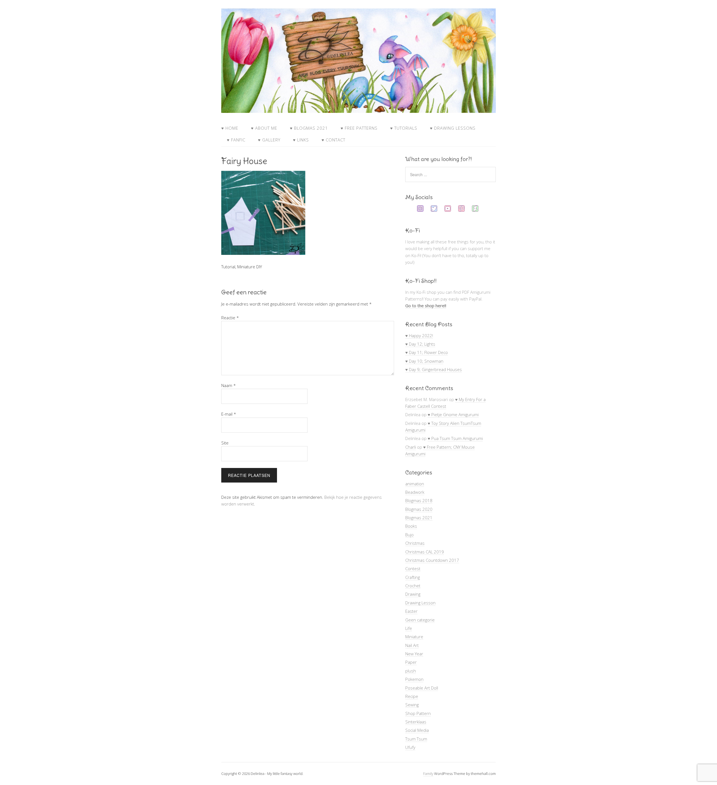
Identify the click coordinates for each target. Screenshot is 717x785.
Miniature (414, 636)
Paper (411, 662)
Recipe (411, 696)
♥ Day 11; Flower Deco (426, 352)
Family (428, 773)
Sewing (412, 704)
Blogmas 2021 (418, 517)
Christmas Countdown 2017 (432, 560)
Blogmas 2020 (418, 509)
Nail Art (412, 645)
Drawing (412, 594)
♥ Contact (333, 140)
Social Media (417, 730)
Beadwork (414, 492)
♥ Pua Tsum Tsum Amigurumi (455, 438)
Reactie (230, 317)
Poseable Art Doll (421, 688)
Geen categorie (420, 620)
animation (414, 483)
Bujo (409, 534)
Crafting (412, 577)
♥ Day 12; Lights (420, 344)
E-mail (228, 414)
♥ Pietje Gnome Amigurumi (453, 414)
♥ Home (229, 128)
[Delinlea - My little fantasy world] (358, 107)
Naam (228, 385)
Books (411, 526)
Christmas (415, 543)
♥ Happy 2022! (419, 335)
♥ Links (301, 140)
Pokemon (414, 679)
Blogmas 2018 (418, 500)
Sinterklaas (415, 722)
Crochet (412, 585)
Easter (411, 611)
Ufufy (410, 747)
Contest (412, 568)
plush (410, 671)
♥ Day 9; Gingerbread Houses (433, 369)
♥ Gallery (269, 140)
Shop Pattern (418, 713)
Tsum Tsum (416, 739)
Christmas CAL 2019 (424, 552)
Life (408, 628)
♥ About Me (264, 128)
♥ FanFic (236, 140)
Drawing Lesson (420, 602)
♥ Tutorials (403, 128)
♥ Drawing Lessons (453, 128)
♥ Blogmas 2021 (309, 128)
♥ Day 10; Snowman (424, 361)
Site (225, 443)
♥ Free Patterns (359, 128)
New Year (414, 653)
